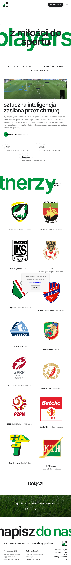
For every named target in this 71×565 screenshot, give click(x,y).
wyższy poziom (43, 543)
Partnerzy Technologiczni (17, 134)
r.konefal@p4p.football (33, 559)
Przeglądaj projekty (57, 184)
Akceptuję (35, 287)
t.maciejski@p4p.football (12, 559)
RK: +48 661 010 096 (61, 553)
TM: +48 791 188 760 (61, 550)
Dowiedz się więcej (35, 282)
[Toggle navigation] (67, 4)
